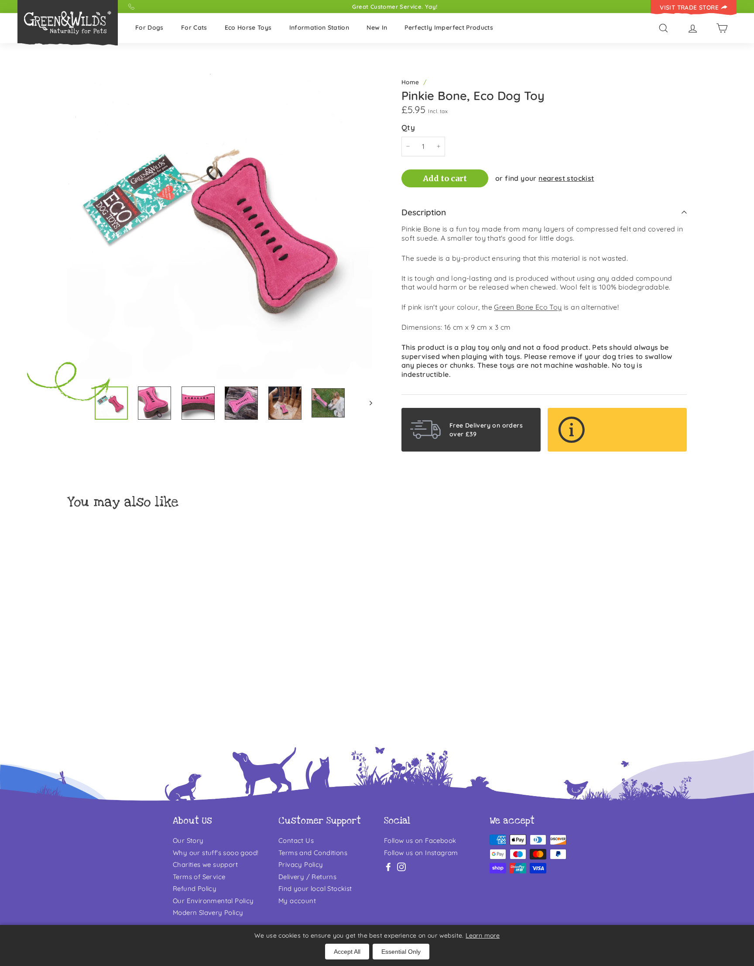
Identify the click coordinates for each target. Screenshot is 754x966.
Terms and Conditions (312, 853)
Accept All (347, 951)
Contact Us (296, 840)
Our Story (188, 840)
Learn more (483, 935)
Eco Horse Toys (248, 27)
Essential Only (401, 951)
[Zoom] (219, 226)
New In (377, 27)
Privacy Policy (300, 864)
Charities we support (205, 864)
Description (423, 212)
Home (410, 82)
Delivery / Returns (307, 877)
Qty (408, 127)
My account (297, 901)
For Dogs (149, 27)
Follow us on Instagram (421, 853)
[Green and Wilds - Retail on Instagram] (401, 866)
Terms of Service (199, 877)
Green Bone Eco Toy (528, 307)
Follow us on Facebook (420, 840)
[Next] (366, 403)
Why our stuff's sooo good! (215, 853)
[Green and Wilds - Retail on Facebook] (388, 866)
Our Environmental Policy (213, 901)
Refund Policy (194, 888)
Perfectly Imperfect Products (448, 27)
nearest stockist (566, 178)
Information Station (319, 27)
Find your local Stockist (315, 888)
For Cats (194, 27)
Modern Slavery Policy (208, 912)
